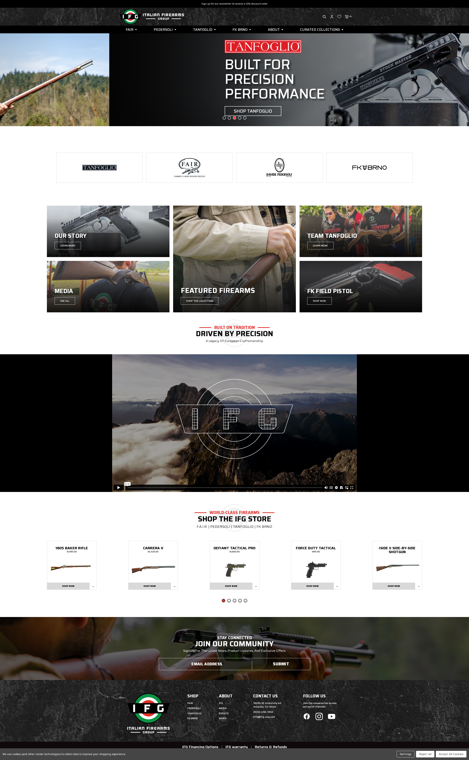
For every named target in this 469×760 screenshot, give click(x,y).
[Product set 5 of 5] (245, 600)
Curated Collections (320, 29)
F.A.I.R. (202, 526)
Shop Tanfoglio (144, 111)
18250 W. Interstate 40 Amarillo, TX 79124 (267, 705)
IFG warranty (236, 746)
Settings (405, 754)
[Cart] (346, 17)
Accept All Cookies (451, 754)
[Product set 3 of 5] (234, 600)
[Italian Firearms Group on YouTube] (331, 717)
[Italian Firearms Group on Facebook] (306, 717)
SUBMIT (281, 664)
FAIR (129, 29)
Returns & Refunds (271, 746)
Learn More (67, 246)
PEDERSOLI (163, 29)
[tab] (224, 118)
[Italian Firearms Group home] (152, 16)
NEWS (222, 718)
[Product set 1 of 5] (223, 600)
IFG (221, 703)
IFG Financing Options (200, 746)
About (274, 29)
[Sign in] (331, 17)
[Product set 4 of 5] (240, 600)
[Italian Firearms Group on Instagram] (319, 717)
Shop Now (319, 301)
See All (64, 301)
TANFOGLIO (202, 29)
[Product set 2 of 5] (229, 600)
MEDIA (223, 708)
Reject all (425, 754)
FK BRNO (240, 29)
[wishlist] (339, 17)
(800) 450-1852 (263, 712)
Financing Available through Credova (235, 4)
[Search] (324, 17)
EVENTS (224, 713)
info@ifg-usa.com (264, 717)
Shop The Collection (199, 301)
